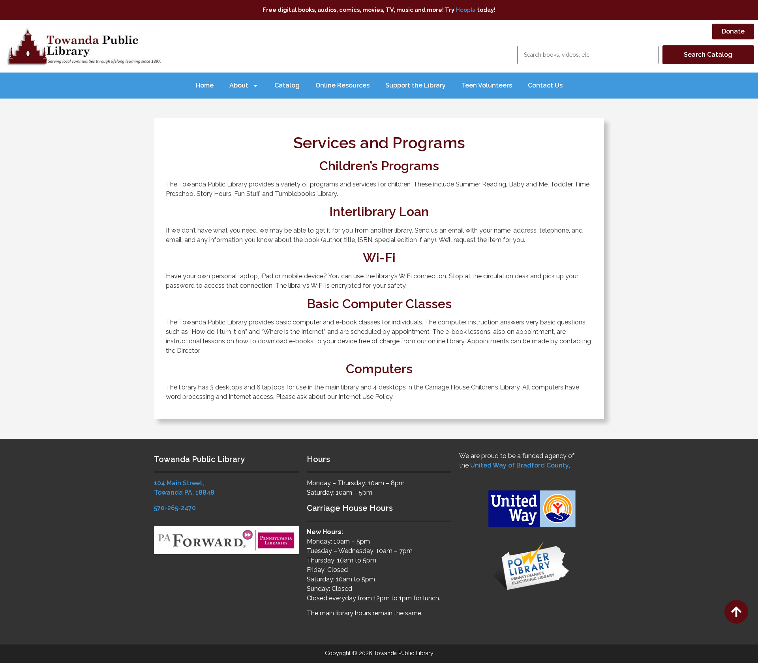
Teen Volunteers (487, 85)
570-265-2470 (175, 508)
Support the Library (415, 85)
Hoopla (466, 9)
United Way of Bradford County (519, 465)
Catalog (287, 85)
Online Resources (342, 85)
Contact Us (545, 85)
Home (205, 85)
